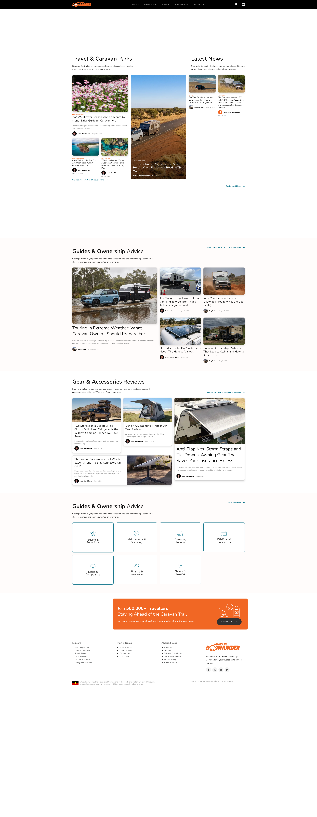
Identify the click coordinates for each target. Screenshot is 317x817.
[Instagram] (214, 669)
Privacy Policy (170, 659)
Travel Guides (125, 650)
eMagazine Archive (83, 662)
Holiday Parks (125, 647)
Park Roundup (106, 158)
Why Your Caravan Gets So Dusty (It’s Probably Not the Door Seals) (223, 301)
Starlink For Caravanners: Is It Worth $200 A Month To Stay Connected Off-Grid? (98, 462)
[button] (236, 4)
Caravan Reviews (82, 650)
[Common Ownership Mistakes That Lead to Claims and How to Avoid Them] (224, 331)
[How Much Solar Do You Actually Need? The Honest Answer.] (180, 331)
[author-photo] (74, 133)
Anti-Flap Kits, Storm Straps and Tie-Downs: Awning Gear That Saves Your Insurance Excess (208, 455)
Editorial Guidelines (173, 653)
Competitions (125, 653)
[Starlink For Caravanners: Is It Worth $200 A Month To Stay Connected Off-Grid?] (149, 470)
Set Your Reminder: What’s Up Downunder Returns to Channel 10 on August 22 (201, 100)
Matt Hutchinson (84, 134)
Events (191, 95)
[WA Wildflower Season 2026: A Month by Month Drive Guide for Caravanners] (100, 93)
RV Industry (221, 95)
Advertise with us (172, 662)
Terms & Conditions (173, 656)
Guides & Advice (82, 659)
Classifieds (124, 656)
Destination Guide (78, 114)
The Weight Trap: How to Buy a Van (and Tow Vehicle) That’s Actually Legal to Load (179, 301)
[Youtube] (220, 669)
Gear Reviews (81, 656)
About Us (168, 647)
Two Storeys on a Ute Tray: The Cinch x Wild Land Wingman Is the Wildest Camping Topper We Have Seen (96, 431)
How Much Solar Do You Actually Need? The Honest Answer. (180, 350)
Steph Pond (198, 107)
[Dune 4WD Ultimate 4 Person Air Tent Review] (147, 410)
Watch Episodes (82, 647)
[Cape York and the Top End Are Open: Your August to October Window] (85, 147)
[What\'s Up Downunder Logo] (88, 4)
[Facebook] (208, 669)
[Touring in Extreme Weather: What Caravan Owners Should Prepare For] (114, 296)
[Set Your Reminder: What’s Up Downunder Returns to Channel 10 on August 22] (202, 84)
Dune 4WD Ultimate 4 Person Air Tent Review (146, 427)
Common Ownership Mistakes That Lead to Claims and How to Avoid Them (223, 351)
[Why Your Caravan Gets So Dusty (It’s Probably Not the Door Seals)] (224, 281)
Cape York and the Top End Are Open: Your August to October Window (84, 163)
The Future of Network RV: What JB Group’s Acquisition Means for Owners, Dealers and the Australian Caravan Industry (231, 102)
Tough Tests (80, 653)
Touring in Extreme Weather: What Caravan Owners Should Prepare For (108, 331)
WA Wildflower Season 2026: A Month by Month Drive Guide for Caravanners (98, 118)
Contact (167, 650)
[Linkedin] (227, 669)
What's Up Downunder (232, 112)
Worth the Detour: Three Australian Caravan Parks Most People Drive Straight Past (113, 164)
